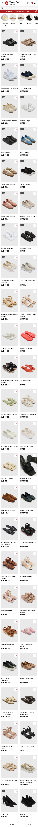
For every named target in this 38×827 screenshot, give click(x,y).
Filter (12, 824)
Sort (29, 824)
